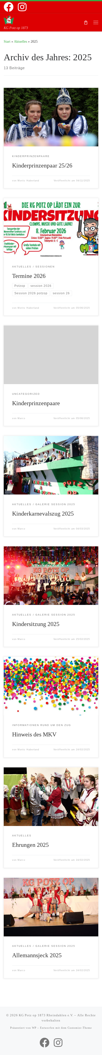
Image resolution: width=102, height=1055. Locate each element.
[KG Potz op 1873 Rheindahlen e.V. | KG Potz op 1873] (9, 19)
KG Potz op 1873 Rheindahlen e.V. (46, 1015)
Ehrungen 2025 (30, 845)
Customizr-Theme (80, 1027)
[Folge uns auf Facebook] (9, 7)
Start (7, 41)
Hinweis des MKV (34, 734)
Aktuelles (20, 41)
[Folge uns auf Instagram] (22, 7)
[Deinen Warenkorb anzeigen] (86, 22)
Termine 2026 (29, 276)
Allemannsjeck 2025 (37, 955)
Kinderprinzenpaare (36, 403)
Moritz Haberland (28, 180)
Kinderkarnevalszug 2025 (43, 513)
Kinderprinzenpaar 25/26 (42, 165)
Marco (21, 418)
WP (34, 1027)
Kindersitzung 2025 (35, 624)
